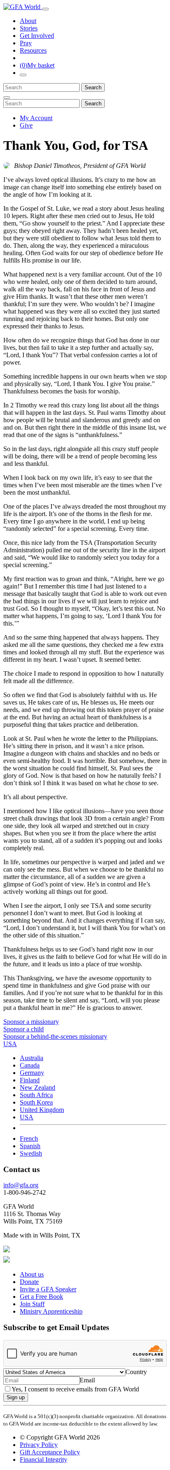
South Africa (36, 1094)
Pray (26, 43)
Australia (31, 1057)
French (29, 1138)
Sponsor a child (23, 1029)
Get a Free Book (41, 1296)
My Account (36, 117)
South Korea (36, 1102)
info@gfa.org (20, 1185)
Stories (29, 28)
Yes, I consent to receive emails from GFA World (75, 1389)
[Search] (23, 75)
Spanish (30, 1145)
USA (26, 1117)
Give (26, 125)
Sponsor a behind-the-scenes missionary (55, 1036)
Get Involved (37, 35)
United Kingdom (42, 1109)
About (28, 20)
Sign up (16, 1397)
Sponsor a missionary (31, 1021)
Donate (29, 1281)
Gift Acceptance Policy (50, 1452)
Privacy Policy (39, 1444)
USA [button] (10, 1043)
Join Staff (32, 1303)
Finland (30, 1080)
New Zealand (37, 1087)
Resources (33, 50)
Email (87, 1380)
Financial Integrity (43, 1459)
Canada (30, 1065)
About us (32, 1274)
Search (93, 87)
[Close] (6, 97)
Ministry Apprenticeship (51, 1311)
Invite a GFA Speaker (48, 1289)
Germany (32, 1072)
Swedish (31, 1153)
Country (136, 1371)
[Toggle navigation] (45, 9)
